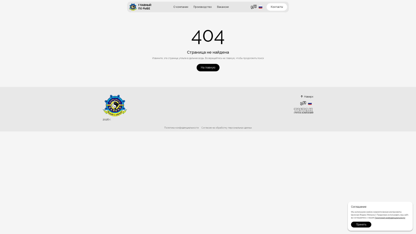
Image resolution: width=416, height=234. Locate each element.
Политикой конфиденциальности (390, 218)
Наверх (308, 96)
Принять (361, 224)
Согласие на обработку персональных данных (226, 127)
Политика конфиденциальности (181, 127)
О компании (180, 6)
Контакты (277, 6)
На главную (208, 67)
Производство (202, 6)
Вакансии (223, 6)
